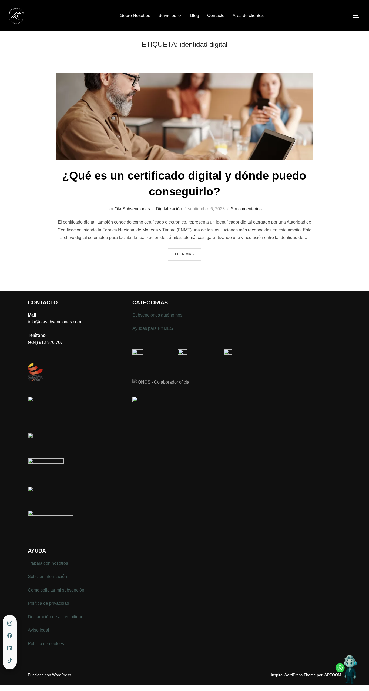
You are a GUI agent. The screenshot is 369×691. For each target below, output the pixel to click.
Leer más (188, 254)
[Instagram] (9, 623)
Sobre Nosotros (135, 15)
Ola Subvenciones (132, 209)
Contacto (215, 15)
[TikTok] (9, 660)
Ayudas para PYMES (152, 328)
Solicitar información (47, 576)
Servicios (167, 15)
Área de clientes (248, 15)
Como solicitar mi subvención (56, 590)
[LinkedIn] (9, 648)
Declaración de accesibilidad (55, 616)
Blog (194, 15)
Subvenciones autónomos (157, 315)
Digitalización (169, 209)
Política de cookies (46, 643)
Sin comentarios (246, 209)
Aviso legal (38, 630)
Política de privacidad (48, 603)
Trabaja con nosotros (48, 563)
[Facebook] (9, 636)
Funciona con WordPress (49, 675)
